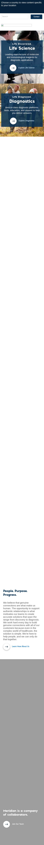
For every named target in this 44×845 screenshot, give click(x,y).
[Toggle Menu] (39, 26)
